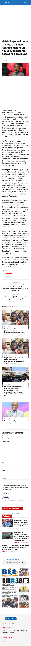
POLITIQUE (24, 631)
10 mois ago (5, 60)
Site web (4, 478)
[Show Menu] (25, 2)
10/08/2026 (22, 528)
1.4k (19, 363)
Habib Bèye (9, 273)
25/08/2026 (13, 334)
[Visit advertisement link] (15, 587)
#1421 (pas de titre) (6, 631)
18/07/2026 (22, 542)
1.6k (19, 398)
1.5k (19, 334)
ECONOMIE (5, 632)
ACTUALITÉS (16, 631)
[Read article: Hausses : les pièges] (15, 411)
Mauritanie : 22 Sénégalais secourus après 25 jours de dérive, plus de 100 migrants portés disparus (21, 536)
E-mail (4, 470)
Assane (7, 334)
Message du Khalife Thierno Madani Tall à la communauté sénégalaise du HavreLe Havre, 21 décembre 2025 (15, 547)
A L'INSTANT (7, 326)
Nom (4, 463)
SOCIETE (12, 632)
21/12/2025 (10, 551)
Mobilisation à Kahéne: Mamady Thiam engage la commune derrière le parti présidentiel (21, 523)
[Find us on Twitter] (4, 641)
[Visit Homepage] (6, 3)
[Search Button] (28, 2)
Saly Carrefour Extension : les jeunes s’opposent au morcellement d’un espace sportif (14, 330)
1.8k (16, 551)
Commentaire (6, 441)
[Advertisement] (15, 22)
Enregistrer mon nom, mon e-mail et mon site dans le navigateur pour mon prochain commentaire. (16, 487)
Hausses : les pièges (10, 421)
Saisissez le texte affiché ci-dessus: (12, 500)
